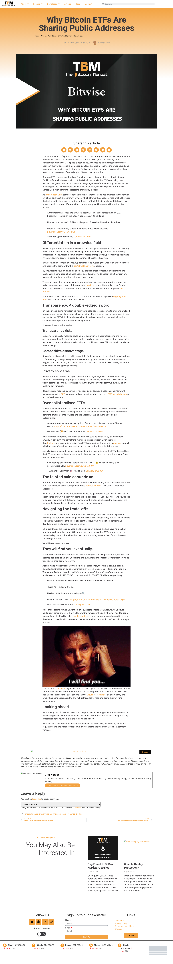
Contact (88, 4)
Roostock (100, 694)
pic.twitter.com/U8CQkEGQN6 (111, 599)
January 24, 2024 (82, 236)
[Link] (51, 922)
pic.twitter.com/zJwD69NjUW (79, 466)
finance (56, 814)
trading (79, 814)
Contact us (120, 920)
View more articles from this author (62, 785)
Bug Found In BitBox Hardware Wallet (100, 866)
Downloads (52, 4)
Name (67, 920)
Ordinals (51, 443)
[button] (63, 150)
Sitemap (118, 929)
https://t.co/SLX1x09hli (65, 426)
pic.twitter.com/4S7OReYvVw (92, 426)
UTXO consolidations (117, 394)
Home (37, 36)
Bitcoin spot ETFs (54, 194)
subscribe (76, 807)
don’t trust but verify (84, 266)
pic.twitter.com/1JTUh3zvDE (61, 232)
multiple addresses (82, 616)
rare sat (117, 443)
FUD (63, 394)
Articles (67, 4)
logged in (36, 799)
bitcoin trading (45, 814)
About (23, 4)
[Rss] (45, 922)
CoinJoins (60, 688)
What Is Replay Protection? (133, 866)
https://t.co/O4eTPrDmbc (83, 599)
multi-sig (91, 285)
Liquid (90, 694)
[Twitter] (32, 922)
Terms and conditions (124, 926)
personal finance (67, 814)
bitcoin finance (31, 814)
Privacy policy (121, 923)
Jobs (78, 4)
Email (68, 928)
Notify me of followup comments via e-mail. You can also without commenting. (61, 807)
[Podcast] (38, 922)
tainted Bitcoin (93, 485)
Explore (36, 4)
